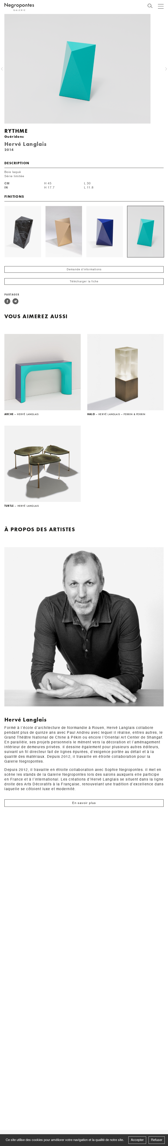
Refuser (156, 1140)
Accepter (137, 1140)
